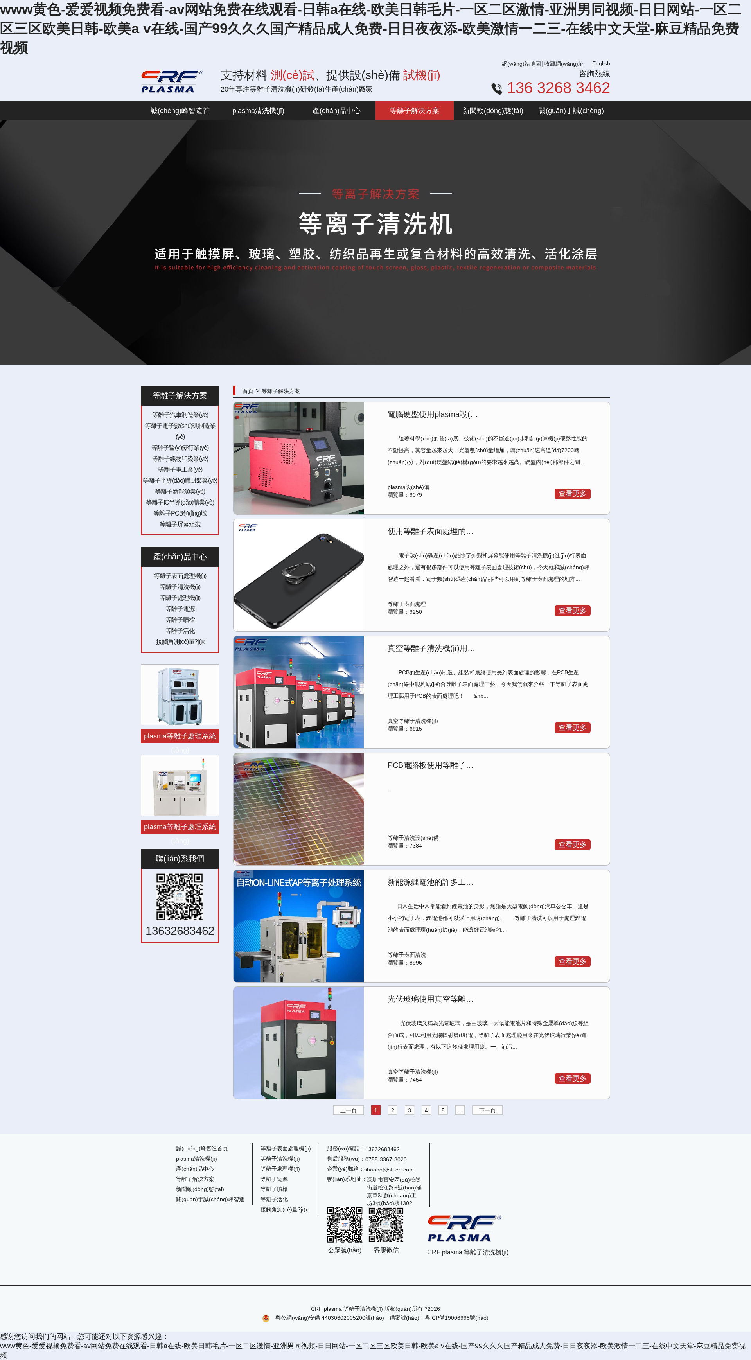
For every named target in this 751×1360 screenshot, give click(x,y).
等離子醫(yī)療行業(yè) (179, 447)
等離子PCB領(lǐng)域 (180, 513)
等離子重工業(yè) (180, 469)
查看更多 (573, 494)
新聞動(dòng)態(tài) (200, 1189)
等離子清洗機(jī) (180, 587)
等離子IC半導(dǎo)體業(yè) (180, 502)
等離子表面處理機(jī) (180, 576)
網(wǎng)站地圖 (521, 64)
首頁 (248, 391)
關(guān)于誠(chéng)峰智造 (210, 1199)
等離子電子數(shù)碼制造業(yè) (180, 431)
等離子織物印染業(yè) (180, 458)
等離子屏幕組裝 (180, 524)
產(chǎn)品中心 (195, 1169)
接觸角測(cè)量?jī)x (180, 641)
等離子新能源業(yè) (180, 491)
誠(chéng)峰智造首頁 (202, 1148)
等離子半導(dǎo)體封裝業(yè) (180, 480)
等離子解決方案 (281, 391)
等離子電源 (180, 608)
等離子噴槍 (180, 619)
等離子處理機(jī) (180, 598)
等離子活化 (180, 630)
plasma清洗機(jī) (196, 1158)
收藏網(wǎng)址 (564, 64)
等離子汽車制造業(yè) (180, 414)
